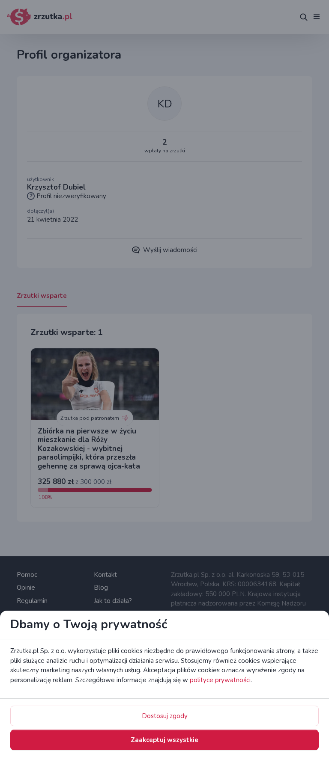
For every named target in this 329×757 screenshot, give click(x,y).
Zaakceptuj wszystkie (164, 740)
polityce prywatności (220, 680)
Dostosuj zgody (165, 716)
